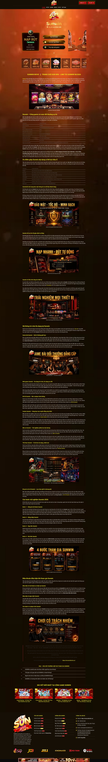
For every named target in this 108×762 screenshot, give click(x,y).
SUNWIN (43, 7)
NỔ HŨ (47, 7)
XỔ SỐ (59, 7)
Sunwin (15, 733)
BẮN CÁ (55, 7)
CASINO (51, 7)
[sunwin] (54, 3)
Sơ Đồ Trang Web (81, 737)
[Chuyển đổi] (21, 669)
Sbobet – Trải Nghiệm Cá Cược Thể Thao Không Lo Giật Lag (84, 701)
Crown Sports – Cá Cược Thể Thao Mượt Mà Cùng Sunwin (44, 701)
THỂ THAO (64, 7)
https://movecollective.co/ (68, 660)
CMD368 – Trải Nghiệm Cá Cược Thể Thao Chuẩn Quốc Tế (64, 701)
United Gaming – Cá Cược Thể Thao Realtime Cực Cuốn (24, 701)
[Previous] (15, 697)
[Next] (93, 697)
